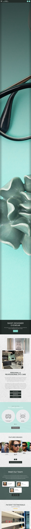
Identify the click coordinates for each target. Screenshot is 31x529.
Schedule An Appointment (15, 328)
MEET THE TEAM (15, 492)
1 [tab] (14, 421)
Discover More (15, 388)
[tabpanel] (8, 413)
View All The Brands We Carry (15, 459)
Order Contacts (16, 394)
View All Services (15, 425)
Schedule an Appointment (15, 391)
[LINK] (8, 407)
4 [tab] (16, 421)
